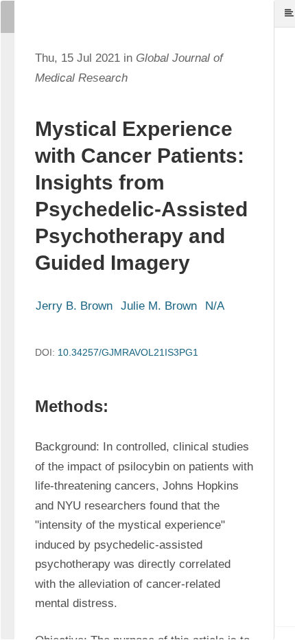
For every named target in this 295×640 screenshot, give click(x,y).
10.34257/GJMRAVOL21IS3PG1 (128, 352)
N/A (214, 305)
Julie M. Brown (159, 305)
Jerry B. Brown (74, 305)
